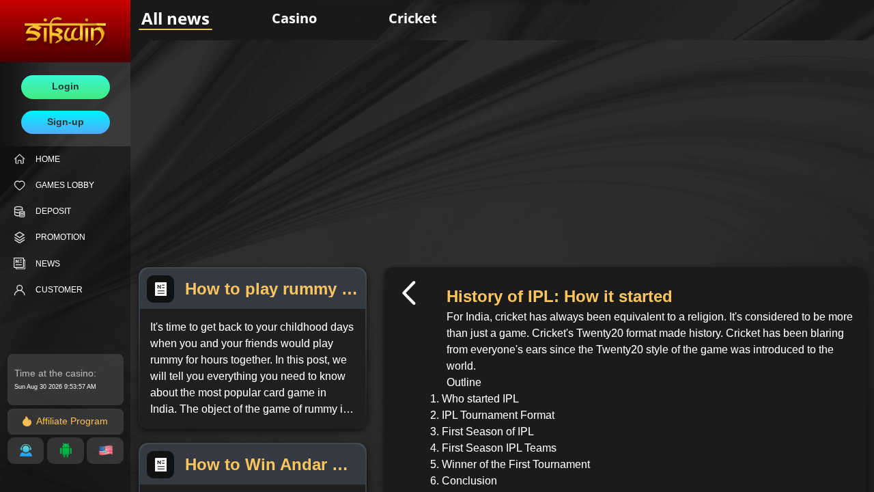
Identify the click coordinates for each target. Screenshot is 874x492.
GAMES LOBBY (65, 185)
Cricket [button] (413, 18)
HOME (48, 159)
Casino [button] (294, 18)
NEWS (48, 264)
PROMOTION (60, 237)
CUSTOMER (59, 290)
